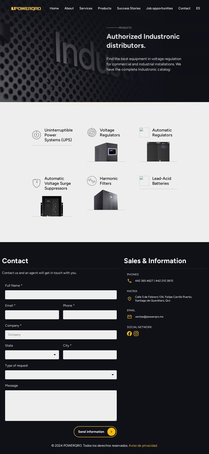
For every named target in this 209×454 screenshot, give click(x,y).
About (68, 8)
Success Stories (128, 8)
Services (85, 8)
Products (104, 8)
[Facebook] (130, 333)
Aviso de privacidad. (143, 445)
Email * (10, 305)
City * (67, 345)
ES (198, 8)
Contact (184, 8)
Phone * (69, 305)
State (9, 345)
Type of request (16, 365)
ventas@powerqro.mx (149, 316)
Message (11, 385)
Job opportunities (159, 8)
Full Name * (13, 285)
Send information (91, 432)
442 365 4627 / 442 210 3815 (154, 281)
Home (54, 8)
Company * (13, 325)
